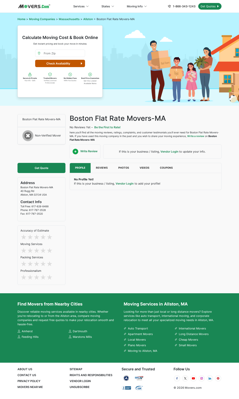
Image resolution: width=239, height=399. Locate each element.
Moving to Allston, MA (142, 351)
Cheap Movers (188, 339)
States (105, 6)
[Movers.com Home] (34, 6)
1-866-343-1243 (183, 6)
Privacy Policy (28, 381)
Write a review (195, 136)
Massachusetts (69, 19)
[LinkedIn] (209, 378)
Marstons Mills (82, 337)
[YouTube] (193, 378)
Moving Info (135, 6)
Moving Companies (42, 19)
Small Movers (188, 345)
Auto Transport (138, 328)
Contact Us (26, 375)
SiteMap (76, 369)
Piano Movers (137, 345)
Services (79, 6)
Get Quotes (208, 6)
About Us (24, 369)
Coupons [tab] (166, 167)
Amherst (27, 331)
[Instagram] (201, 378)
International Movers (192, 328)
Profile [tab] (80, 167)
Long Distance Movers (194, 334)
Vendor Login (169, 151)
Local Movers (137, 339)
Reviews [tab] (102, 167)
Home (21, 19)
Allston (88, 19)
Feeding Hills (30, 337)
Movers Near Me (30, 387)
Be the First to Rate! (107, 127)
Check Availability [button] (58, 63)
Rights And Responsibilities (91, 375)
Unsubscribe (80, 387)
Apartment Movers (140, 334)
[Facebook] (177, 378)
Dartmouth (80, 331)
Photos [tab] (123, 167)
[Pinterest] (218, 378)
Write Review (88, 151)
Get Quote (41, 168)
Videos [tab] (144, 167)
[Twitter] (185, 378)
